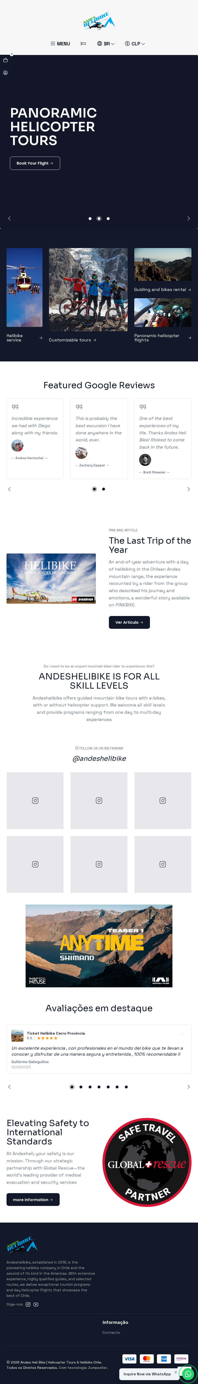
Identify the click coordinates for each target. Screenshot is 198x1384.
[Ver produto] (17, 1036)
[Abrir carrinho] (5, 60)
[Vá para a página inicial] (99, 20)
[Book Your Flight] (99, 142)
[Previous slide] (10, 218)
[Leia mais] (24, 295)
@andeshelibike (99, 758)
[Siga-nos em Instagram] (28, 1304)
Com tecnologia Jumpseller (83, 1367)
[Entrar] (5, 72)
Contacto (111, 1332)
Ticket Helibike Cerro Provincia (56, 1033)
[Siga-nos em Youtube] (36, 1304)
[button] (90, 218)
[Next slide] (187, 218)
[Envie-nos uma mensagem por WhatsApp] (188, 1374)
